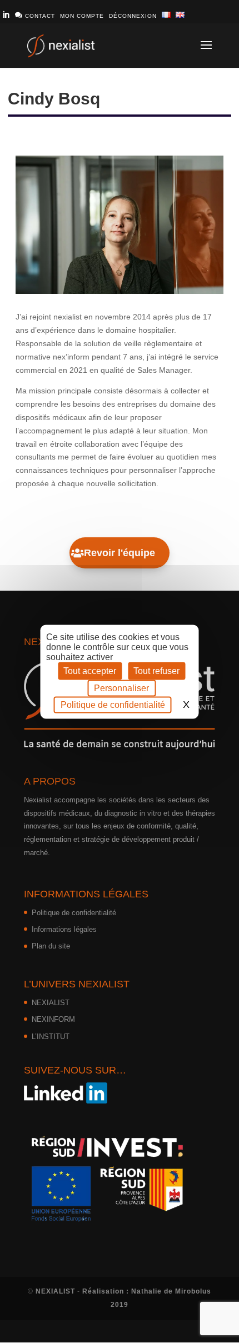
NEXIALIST (50, 1002)
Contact (35, 15)
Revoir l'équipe (119, 552)
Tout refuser (156, 670)
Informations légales (64, 929)
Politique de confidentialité (74, 912)
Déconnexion (133, 16)
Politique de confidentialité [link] (113, 704)
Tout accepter (89, 670)
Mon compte (82, 16)
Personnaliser (121, 687)
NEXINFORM (53, 1019)
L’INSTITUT (50, 1036)
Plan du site (51, 946)
